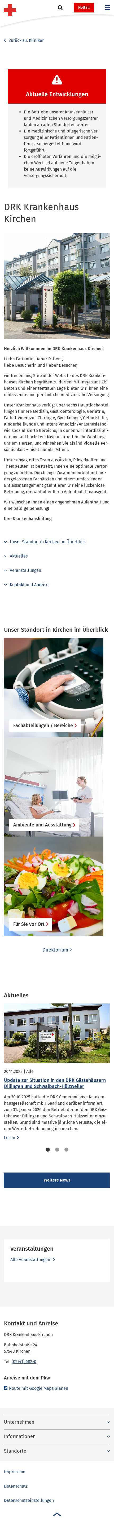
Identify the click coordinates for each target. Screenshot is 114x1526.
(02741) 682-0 (24, 1361)
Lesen (9, 1137)
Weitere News (57, 1180)
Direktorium (55, 950)
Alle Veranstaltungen (30, 1259)
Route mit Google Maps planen (38, 1388)
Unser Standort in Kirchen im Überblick (48, 541)
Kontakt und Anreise (29, 584)
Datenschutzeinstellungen (29, 1500)
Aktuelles (19, 556)
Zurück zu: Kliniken (26, 40)
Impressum (14, 1471)
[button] (60, 7)
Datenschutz (16, 1486)
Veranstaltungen (25, 570)
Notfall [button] (84, 7)
